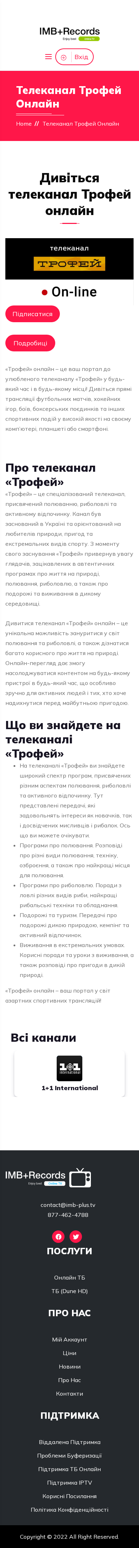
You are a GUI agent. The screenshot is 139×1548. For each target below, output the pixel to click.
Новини (70, 1366)
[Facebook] (58, 1236)
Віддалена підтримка (70, 1441)
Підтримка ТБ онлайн (69, 1469)
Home (24, 123)
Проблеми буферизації (69, 1455)
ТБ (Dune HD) (69, 1291)
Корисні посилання (69, 1496)
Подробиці (30, 343)
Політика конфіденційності (69, 1509)
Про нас (69, 1380)
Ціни (69, 1352)
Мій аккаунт (69, 1339)
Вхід (81, 57)
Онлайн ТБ (69, 1277)
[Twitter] (76, 1236)
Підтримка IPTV (69, 1482)
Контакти (69, 1393)
